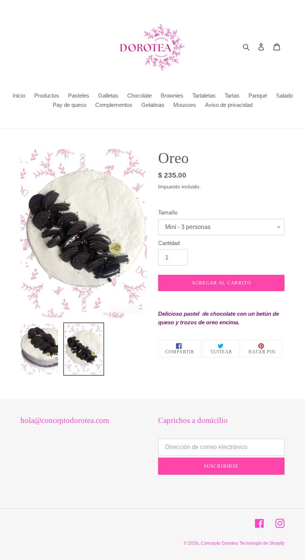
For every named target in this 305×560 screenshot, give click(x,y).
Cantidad (169, 243)
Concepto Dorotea (219, 543)
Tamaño (167, 212)
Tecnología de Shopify (262, 543)
